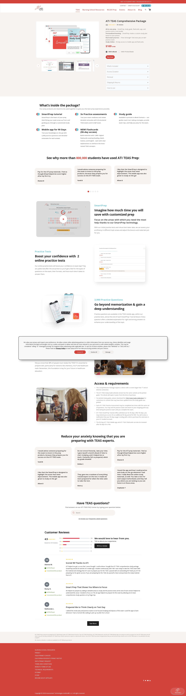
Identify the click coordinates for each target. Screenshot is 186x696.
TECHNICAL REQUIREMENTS (44, 669)
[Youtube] (148, 680)
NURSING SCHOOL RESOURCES (45, 650)
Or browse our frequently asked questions (93, 519)
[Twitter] (145, 680)
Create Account (134, 6)
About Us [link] (132, 10)
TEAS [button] (78, 10)
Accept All (80, 352)
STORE (37, 675)
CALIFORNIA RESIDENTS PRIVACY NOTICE (48, 658)
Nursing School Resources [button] (93, 10)
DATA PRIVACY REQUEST (43, 661)
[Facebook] (143, 680)
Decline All (94, 352)
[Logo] (39, 8)
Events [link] (122, 10)
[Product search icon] (145, 9)
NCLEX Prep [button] (112, 10)
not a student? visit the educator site (135, 2)
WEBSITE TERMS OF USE (43, 667)
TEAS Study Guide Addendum (135, 398)
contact (123, 6)
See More (93, 623)
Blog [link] (140, 10)
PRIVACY (37, 653)
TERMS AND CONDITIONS (43, 664)
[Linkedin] (150, 680)
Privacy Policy (60, 348)
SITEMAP (38, 672)
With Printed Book (127, 52)
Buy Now (110, 57)
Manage (107, 352)
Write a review (102, 546)
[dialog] (93, 348)
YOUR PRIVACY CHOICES (42, 655)
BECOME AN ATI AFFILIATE (43, 678)
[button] (88, 191)
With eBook (112, 52)
